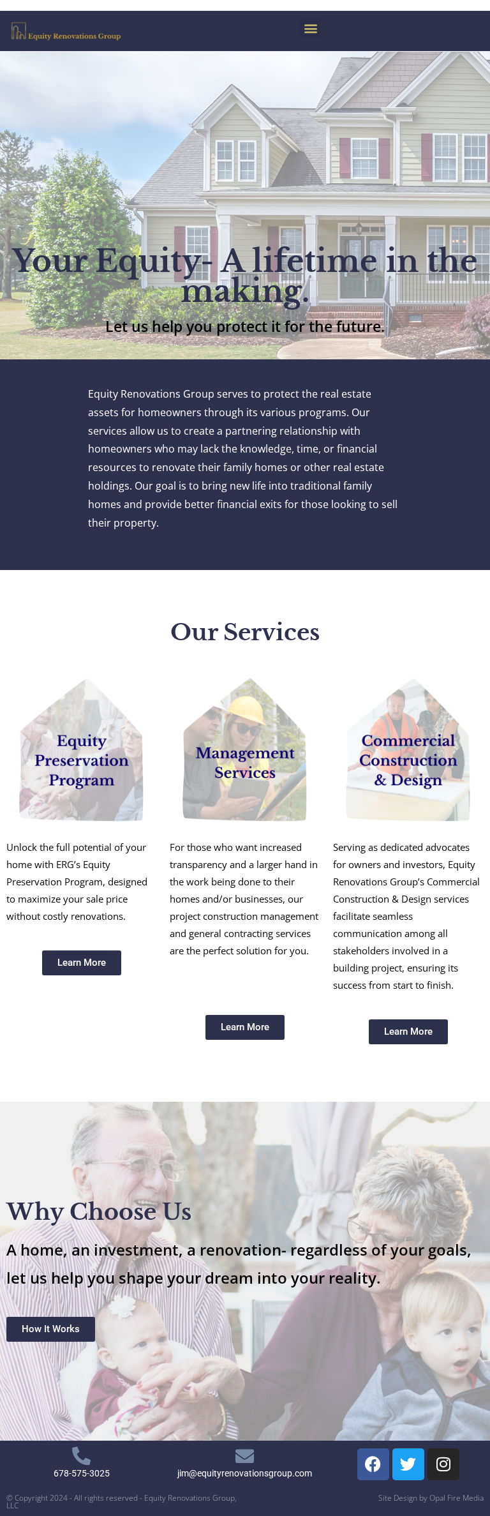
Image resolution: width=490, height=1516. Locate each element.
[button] (310, 27)
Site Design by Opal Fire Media (431, 1497)
